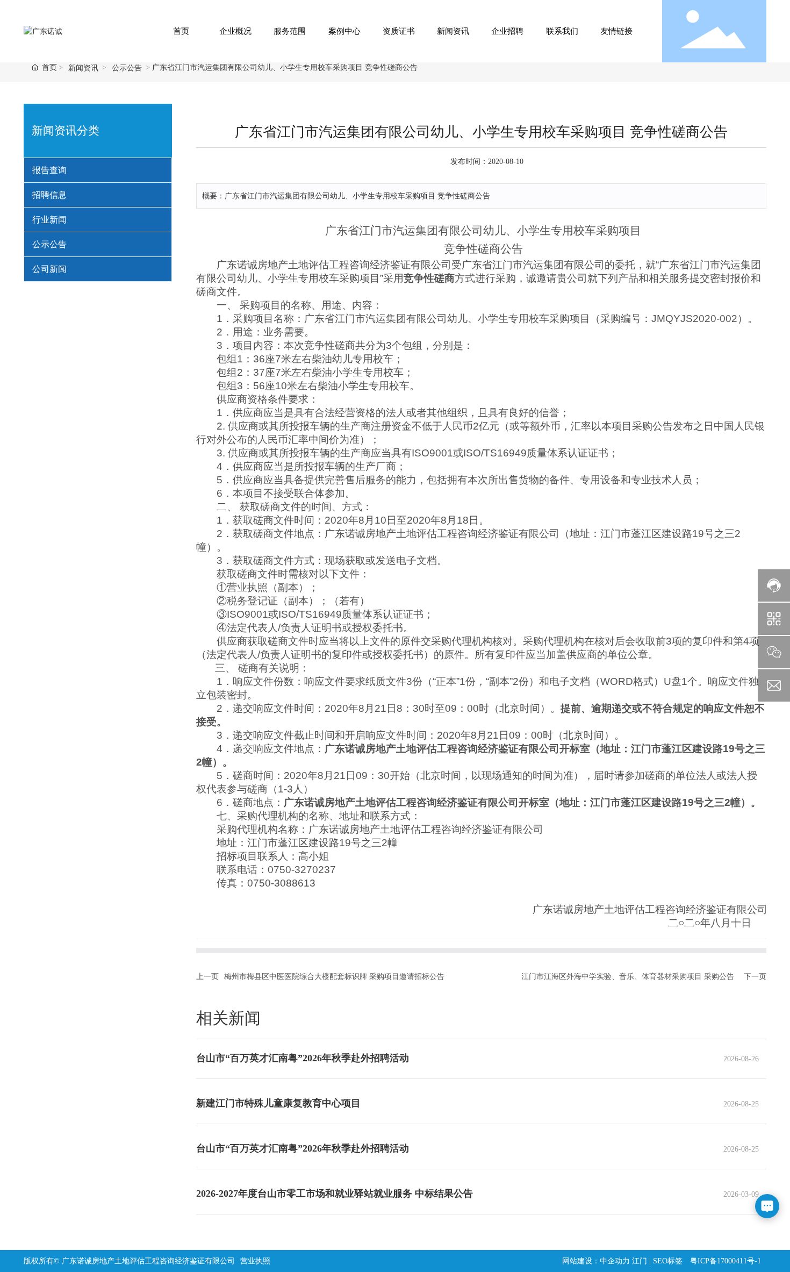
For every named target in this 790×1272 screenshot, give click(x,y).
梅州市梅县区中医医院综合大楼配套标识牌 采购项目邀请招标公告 (334, 977)
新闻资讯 (453, 31)
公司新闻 (49, 269)
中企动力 (615, 1261)
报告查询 (49, 170)
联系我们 (562, 31)
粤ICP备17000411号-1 (725, 1261)
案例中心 (344, 31)
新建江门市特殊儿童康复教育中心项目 (278, 1103)
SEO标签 (668, 1261)
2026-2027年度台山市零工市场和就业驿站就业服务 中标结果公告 (334, 1193)
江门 (639, 1261)
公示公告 (127, 68)
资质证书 (399, 31)
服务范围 (290, 31)
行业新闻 (49, 219)
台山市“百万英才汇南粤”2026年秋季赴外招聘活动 (302, 1058)
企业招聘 (507, 31)
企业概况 (235, 31)
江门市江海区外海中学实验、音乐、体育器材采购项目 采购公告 (627, 977)
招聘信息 (49, 194)
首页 (181, 31)
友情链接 (616, 31)
